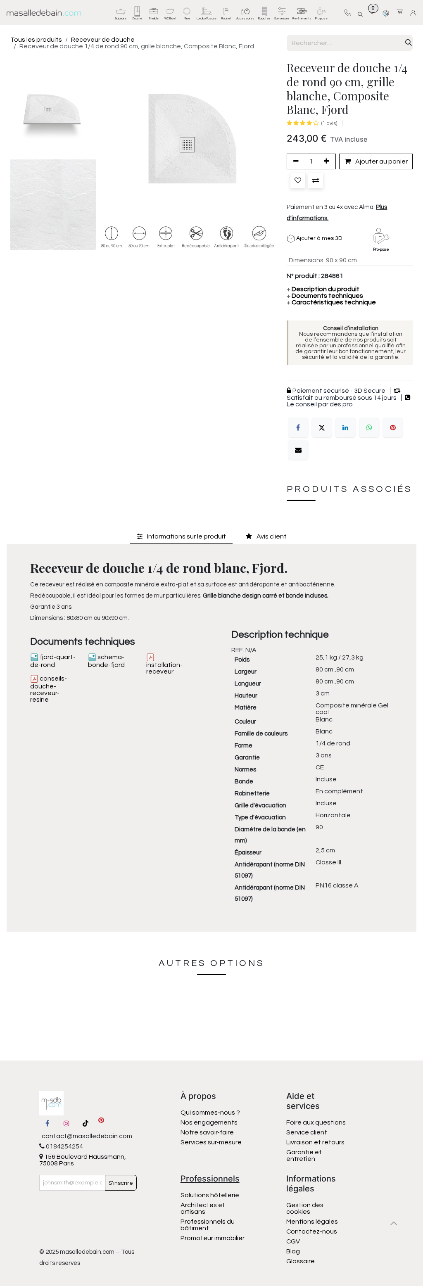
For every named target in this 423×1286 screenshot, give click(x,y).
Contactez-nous (312, 1231)
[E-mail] (298, 450)
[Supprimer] (294, 161)
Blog (293, 1251)
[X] (322, 427)
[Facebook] (298, 427)
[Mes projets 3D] (385, 12)
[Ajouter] (328, 161)
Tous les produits (36, 39)
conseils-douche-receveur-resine (48, 689)
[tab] (181, 536)
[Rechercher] (408, 43)
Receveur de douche (103, 39)
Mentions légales (312, 1221)
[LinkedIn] (345, 427)
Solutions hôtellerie (210, 1195)
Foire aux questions (316, 1122)
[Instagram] (66, 1123)
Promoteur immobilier (213, 1238)
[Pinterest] (393, 427)
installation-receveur (164, 668)
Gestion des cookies (304, 1208)
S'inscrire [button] (121, 1183)
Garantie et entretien (304, 1155)
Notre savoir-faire (207, 1132)
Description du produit (323, 289)
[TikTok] (85, 1123)
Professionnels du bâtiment (208, 1224)
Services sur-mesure (211, 1142)
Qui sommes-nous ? (210, 1112)
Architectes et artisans (203, 1208)
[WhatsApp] (369, 427)
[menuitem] (120, 12)
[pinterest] (101, 1123)
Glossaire (300, 1261)
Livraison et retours (315, 1142)
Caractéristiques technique (331, 302)
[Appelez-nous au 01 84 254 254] (348, 13)
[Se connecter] (414, 13)
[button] (360, 13)
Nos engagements (210, 1122)
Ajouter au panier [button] (381, 161)
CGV (293, 1241)
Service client (306, 1132)
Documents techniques (325, 295)
